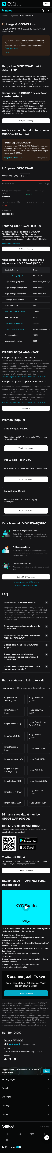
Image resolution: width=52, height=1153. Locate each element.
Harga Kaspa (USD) (12, 724)
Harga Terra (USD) (12, 736)
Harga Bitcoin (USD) (38, 781)
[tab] (26, 1079)
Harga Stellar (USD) (37, 803)
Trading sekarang (26, 870)
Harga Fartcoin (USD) (13, 781)
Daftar (7, 52)
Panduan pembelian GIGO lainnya (26, 582)
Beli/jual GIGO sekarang (26, 577)
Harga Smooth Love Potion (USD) (37, 723)
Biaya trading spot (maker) (15, 276)
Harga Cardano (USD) (13, 759)
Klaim (47, 1071)
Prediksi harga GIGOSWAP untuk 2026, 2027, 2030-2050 (24, 377)
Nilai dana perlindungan (14, 323)
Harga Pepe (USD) (37, 748)
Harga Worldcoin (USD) (11, 711)
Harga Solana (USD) (12, 803)
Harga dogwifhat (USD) (36, 711)
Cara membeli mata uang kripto (26, 585)
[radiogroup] (15, 1044)
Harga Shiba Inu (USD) (36, 736)
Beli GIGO (26, 408)
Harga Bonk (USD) (37, 759)
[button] (26, 1079)
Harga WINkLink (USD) (36, 791)
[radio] (10, 1044)
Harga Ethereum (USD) (36, 699)
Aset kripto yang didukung (15, 311)
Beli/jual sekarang (26, 121)
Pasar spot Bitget (11, 48)
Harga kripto (14, 16)
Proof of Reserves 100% (14, 329)
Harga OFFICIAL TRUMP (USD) (11, 699)
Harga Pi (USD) (36, 770)
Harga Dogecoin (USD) (11, 748)
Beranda (5, 16)
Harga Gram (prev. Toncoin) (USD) (11, 770)
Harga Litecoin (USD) (13, 792)
